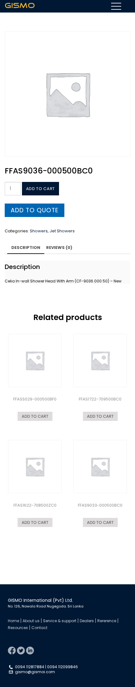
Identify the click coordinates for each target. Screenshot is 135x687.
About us (31, 620)
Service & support (59, 620)
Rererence (106, 620)
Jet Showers (62, 231)
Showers (39, 231)
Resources (18, 627)
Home (13, 620)
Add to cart (40, 189)
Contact (39, 627)
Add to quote (34, 210)
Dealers (87, 620)
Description (25, 248)
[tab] (25, 248)
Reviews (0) (59, 248)
